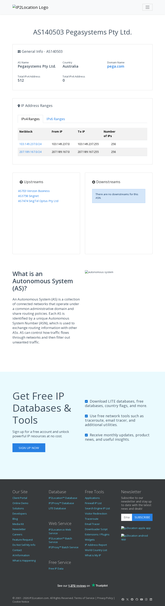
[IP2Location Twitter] (127, 599)
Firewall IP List (93, 503)
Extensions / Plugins (97, 534)
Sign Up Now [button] (29, 448)
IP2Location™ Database (63, 498)
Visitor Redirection (96, 513)
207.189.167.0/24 (30, 152)
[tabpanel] (82, 143)
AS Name (23, 62)
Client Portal (19, 498)
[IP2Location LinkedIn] (151, 599)
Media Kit (18, 524)
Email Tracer (92, 524)
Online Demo (20, 503)
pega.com (115, 66)
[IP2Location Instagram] (146, 599)
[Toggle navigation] (147, 7)
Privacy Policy (105, 598)
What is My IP (93, 555)
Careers (17, 534)
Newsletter (19, 529)
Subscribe (142, 517)
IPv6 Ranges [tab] (55, 119)
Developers (19, 513)
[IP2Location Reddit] (132, 599)
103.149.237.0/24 (30, 144)
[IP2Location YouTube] (141, 599)
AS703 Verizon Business (34, 191)
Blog (15, 519)
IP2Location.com (39, 598)
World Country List (96, 550)
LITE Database (57, 508)
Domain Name (116, 62)
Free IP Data (56, 568)
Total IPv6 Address (74, 76)
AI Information (21, 555)
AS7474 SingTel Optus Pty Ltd (38, 201)
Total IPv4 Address (29, 76)
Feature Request (22, 539)
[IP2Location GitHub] (136, 599)
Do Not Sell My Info (23, 545)
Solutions (18, 508)
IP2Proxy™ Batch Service (63, 547)
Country (67, 62)
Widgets (90, 539)
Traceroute (91, 519)
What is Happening (24, 560)
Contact (17, 550)
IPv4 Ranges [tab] (30, 119)
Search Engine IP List (97, 508)
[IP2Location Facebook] (122, 599)
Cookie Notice (20, 601)
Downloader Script (96, 529)
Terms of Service (84, 598)
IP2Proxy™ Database (61, 503)
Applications (92, 498)
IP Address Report (96, 545)
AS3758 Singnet (28, 196)
